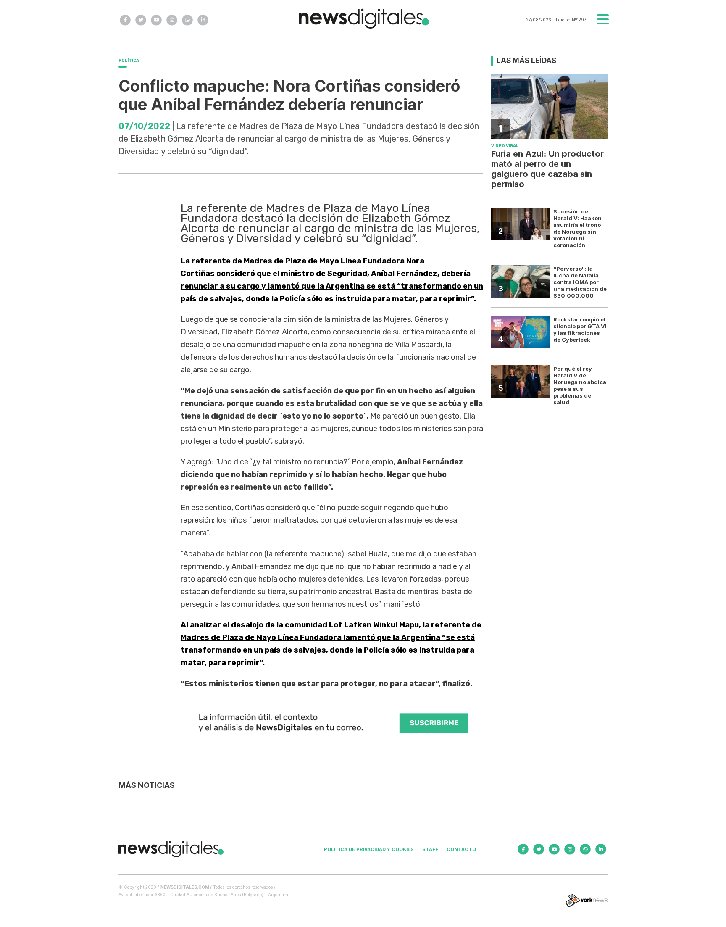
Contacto (461, 849)
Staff (430, 849)
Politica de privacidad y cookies (369, 849)
